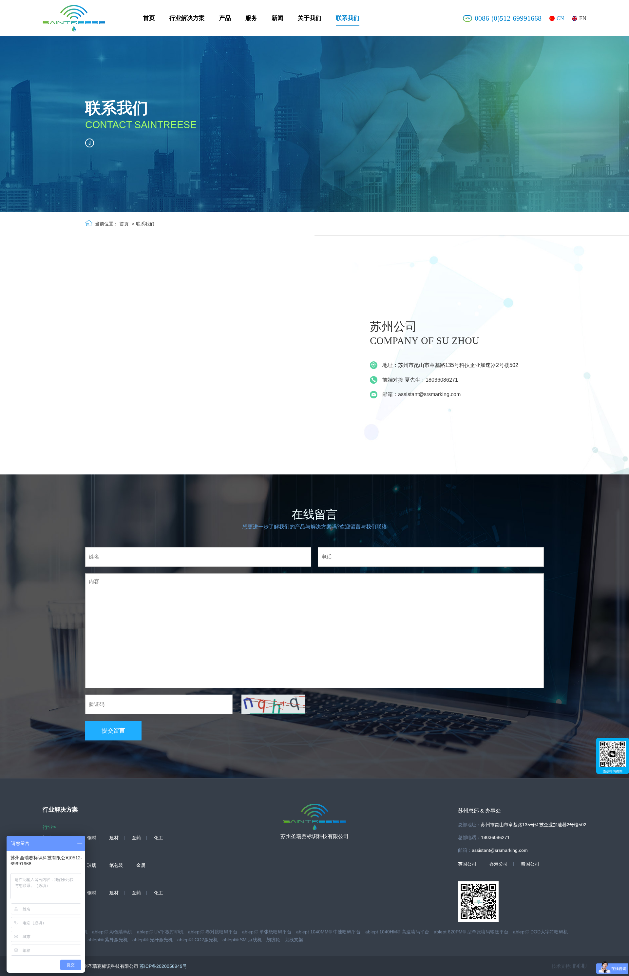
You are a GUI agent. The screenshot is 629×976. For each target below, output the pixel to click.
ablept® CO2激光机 (197, 939)
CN (560, 18)
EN (582, 18)
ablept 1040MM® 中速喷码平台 (328, 931)
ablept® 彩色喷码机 (112, 931)
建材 (114, 837)
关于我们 (309, 18)
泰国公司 (530, 864)
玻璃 (91, 865)
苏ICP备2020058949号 (163, 966)
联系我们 (347, 18)
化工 (158, 837)
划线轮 (273, 939)
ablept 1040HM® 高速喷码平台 (397, 931)
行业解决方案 (187, 18)
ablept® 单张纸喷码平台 (267, 931)
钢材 (91, 837)
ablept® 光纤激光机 (152, 939)
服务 (251, 18)
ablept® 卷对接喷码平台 (213, 931)
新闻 (277, 18)
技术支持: (562, 966)
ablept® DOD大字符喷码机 (540, 931)
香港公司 (498, 864)
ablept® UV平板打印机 (160, 931)
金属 (140, 865)
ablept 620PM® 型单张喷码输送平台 (471, 931)
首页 (149, 18)
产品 (225, 18)
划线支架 (294, 939)
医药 (136, 837)
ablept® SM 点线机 (242, 939)
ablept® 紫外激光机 (107, 939)
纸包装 (116, 865)
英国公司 (467, 864)
